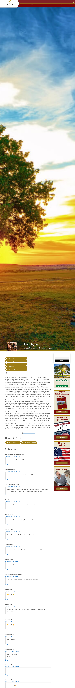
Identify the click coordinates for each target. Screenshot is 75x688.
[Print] (7, 373)
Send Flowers (11, 366)
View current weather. (29, 433)
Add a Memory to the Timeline (14, 361)
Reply (6, 464)
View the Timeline (12, 442)
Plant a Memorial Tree (13, 369)
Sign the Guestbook (12, 363)
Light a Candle (11, 358)
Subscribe (62, 360)
